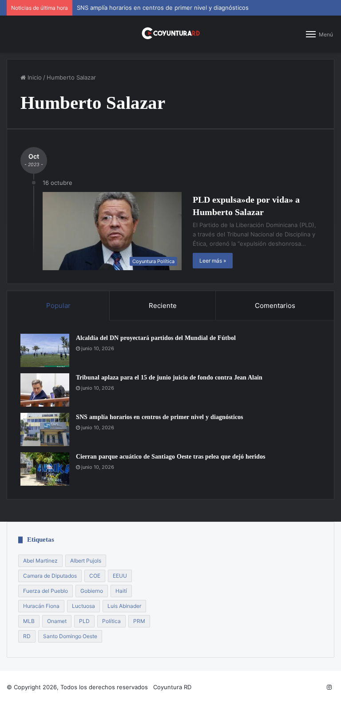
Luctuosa (83, 606)
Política (111, 621)
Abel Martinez (40, 560)
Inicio (34, 77)
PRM (139, 621)
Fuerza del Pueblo (45, 590)
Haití (121, 590)
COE (94, 575)
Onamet (57, 621)
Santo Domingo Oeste (70, 636)
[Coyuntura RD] (170, 34)
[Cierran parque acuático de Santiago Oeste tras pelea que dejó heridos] (44, 469)
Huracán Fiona (41, 606)
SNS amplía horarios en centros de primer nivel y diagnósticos (163, 7)
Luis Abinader (124, 606)
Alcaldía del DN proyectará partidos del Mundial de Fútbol (156, 338)
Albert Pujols (85, 560)
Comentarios (275, 305)
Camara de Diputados (50, 575)
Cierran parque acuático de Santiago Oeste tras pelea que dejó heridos (170, 456)
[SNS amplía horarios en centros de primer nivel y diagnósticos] (44, 429)
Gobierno (91, 590)
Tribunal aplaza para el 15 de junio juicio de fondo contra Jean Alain (169, 377)
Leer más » (212, 260)
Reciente (163, 305)
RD (27, 636)
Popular (58, 305)
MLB (29, 621)
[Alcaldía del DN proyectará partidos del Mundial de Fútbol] (44, 350)
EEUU (120, 575)
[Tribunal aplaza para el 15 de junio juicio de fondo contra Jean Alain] (44, 390)
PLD (84, 621)
